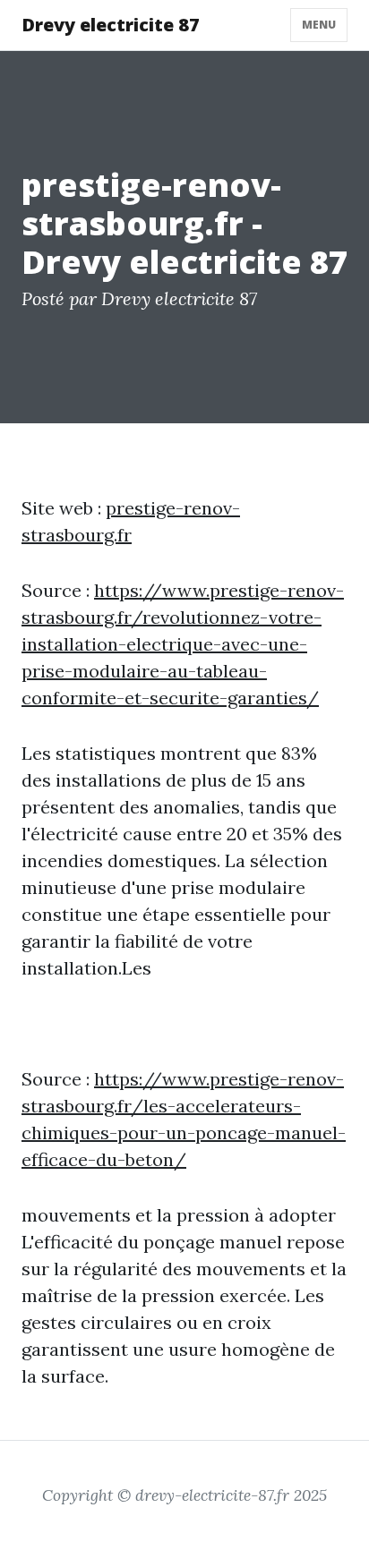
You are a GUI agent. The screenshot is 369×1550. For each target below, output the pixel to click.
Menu (319, 24)
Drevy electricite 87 (110, 25)
